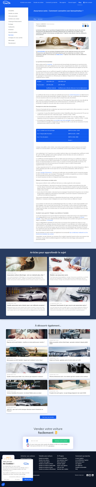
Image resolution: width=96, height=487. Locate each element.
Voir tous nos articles (48, 417)
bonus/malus (41, 51)
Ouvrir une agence (62, 465)
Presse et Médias (62, 458)
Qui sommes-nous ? (62, 460)
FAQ (76, 469)
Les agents (78, 463)
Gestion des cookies (62, 469)
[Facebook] (87, 475)
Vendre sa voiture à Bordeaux (47, 469)
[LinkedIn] (92, 475)
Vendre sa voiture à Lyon (46, 467)
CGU (63, 467)
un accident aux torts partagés (62, 120)
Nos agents (63, 2)
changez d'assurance (46, 172)
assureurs (49, 64)
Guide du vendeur (44, 458)
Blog (80, 2)
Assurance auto (79, 462)
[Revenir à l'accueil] (7, 2)
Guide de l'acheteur (26, 458)
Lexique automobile (80, 467)
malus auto (59, 54)
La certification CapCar (81, 460)
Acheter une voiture (25, 2)
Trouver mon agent (44, 462)
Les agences (78, 465)
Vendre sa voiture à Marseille (47, 465)
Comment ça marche (51, 2)
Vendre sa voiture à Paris (46, 463)
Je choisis (17, 479)
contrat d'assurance (74, 94)
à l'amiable (49, 220)
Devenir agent (72, 2)
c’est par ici (51, 446)
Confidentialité (35, 475)
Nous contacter (61, 462)
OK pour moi (28, 479)
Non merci (6, 479)
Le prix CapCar (79, 458)
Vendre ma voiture (38, 2)
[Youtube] (89, 475)
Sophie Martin (42, 26)
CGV (58, 467)
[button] (3, 484)
